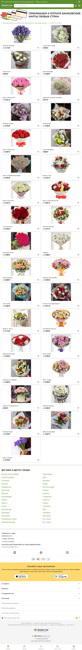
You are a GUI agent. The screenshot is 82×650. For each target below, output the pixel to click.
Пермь (45, 484)
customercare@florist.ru (10, 547)
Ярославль (47, 515)
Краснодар (6, 512)
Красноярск (6, 515)
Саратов (46, 493)
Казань (4, 506)
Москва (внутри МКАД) (10, 474)
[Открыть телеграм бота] (41, 553)
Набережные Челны (9, 519)
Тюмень (45, 503)
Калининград (6, 509)
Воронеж (5, 493)
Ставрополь (47, 496)
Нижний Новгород (8, 522)
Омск (44, 477)
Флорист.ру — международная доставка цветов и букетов (41, 638)
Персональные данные (10, 603)
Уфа (44, 509)
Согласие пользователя (10, 613)
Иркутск (4, 503)
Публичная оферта (9, 608)
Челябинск (46, 512)
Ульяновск (46, 506)
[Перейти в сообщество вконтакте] (15, 553)
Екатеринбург (7, 496)
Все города (47, 519)
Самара (45, 490)
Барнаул (5, 484)
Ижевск (4, 499)
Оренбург (46, 480)
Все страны (47, 522)
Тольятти (46, 499)
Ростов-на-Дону (48, 487)
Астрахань (5, 480)
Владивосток (6, 487)
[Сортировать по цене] (76, 5)
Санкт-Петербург (8, 477)
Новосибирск (47, 474)
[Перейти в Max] (67, 553)
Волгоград (5, 490)
